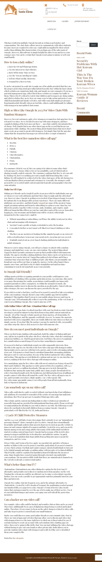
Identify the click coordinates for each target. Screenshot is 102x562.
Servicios (51, 21)
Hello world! (80, 58)
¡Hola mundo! (82, 134)
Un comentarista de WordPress (86, 131)
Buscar (79, 41)
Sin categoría (18, 538)
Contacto (51, 29)
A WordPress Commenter (85, 117)
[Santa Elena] (18, 8)
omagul (42, 203)
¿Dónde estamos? (81, 21)
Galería (65, 21)
